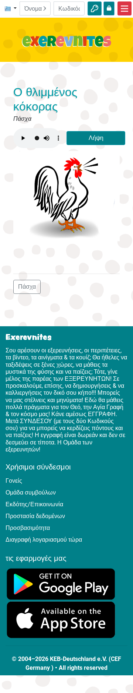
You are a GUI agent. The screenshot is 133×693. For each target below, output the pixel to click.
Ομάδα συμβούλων (31, 492)
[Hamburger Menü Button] (124, 8)
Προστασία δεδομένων (35, 516)
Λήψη (96, 137)
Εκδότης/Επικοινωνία (34, 504)
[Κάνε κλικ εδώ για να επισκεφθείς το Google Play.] (61, 583)
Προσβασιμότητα (28, 527)
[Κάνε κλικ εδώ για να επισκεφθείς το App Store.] (61, 619)
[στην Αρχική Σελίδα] (66, 45)
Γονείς (14, 480)
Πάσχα (27, 286)
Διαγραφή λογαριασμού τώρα (44, 539)
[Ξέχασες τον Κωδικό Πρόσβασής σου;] (109, 8)
